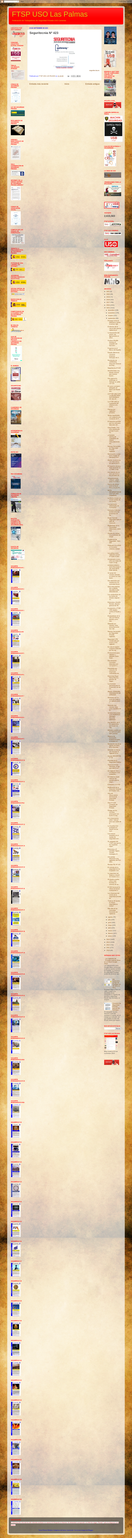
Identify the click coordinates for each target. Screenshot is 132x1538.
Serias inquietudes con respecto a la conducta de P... (114, 417)
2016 (108, 305)
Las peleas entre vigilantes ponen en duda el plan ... (114, 554)
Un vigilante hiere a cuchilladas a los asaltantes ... (114, 772)
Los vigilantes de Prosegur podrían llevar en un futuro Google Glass (112, 961)
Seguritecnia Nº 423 (114, 368)
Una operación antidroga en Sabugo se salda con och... (114, 381)
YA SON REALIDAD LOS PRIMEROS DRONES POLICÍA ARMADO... (114, 716)
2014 (108, 939)
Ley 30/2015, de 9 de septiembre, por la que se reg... (114, 725)
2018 (108, 299)
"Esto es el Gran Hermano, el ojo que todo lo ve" (114, 766)
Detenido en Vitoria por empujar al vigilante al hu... (114, 751)
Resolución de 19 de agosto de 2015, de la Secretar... (114, 745)
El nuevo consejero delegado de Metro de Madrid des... (114, 388)
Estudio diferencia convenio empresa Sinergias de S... (114, 355)
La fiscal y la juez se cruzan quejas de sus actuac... (114, 499)
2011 (108, 947)
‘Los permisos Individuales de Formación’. (113, 505)
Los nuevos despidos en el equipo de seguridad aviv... (114, 836)
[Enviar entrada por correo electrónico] (68, 76)
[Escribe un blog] (74, 76)
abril (109, 928)
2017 (108, 302)
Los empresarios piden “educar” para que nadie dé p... (114, 820)
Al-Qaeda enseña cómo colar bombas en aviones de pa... (114, 882)
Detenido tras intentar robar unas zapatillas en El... (114, 708)
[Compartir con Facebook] (78, 76)
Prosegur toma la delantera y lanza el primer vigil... (114, 322)
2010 (108, 950)
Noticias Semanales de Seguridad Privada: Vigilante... (114, 449)
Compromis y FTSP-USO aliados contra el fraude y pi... (114, 610)
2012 (108, 945)
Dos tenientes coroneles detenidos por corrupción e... (113, 663)
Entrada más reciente (38, 84)
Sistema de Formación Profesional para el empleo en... (114, 738)
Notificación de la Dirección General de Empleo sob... (114, 789)
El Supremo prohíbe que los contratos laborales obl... (114, 423)
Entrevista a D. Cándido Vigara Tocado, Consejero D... (113, 851)
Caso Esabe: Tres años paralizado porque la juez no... (114, 430)
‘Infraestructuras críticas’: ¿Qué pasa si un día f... (114, 480)
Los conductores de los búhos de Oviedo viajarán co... (114, 597)
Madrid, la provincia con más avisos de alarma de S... (114, 461)
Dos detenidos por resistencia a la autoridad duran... (114, 582)
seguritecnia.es (94, 70)
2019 (108, 297)
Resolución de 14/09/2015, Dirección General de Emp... (114, 363)
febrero (110, 933)
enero (110, 936)
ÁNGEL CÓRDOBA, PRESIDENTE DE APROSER (114, 693)
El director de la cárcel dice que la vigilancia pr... (114, 328)
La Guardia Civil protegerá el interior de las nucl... (113, 828)
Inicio (67, 84)
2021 (108, 291)
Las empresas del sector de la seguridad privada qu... (114, 895)
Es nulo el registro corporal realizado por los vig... (114, 648)
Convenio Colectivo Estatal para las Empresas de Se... (114, 512)
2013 (108, 942)
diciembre (111, 310)
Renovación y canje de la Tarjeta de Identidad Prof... (114, 455)
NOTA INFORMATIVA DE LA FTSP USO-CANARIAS (114, 493)
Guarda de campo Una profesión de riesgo (114, 535)
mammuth (70, 1530)
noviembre (111, 313)
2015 (108, 308)
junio (110, 922)
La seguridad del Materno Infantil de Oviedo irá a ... (114, 875)
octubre (110, 315)
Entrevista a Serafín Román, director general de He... (114, 604)
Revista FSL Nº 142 (114, 864)
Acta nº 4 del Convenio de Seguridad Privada (112, 805)
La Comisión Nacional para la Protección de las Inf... (114, 686)
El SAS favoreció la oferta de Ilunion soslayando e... (114, 888)
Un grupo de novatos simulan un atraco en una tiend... (114, 575)
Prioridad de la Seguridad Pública (114, 761)
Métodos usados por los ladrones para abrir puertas (114, 731)
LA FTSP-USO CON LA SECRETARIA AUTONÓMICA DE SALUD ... (114, 396)
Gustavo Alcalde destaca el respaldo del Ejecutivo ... (113, 343)
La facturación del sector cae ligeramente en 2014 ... (113, 335)
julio (109, 920)
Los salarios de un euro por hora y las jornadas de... (114, 473)
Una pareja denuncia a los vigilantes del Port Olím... (114, 859)
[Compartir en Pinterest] (80, 76)
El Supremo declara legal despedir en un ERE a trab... (114, 467)
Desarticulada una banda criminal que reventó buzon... (114, 373)
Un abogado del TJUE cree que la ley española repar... (114, 844)
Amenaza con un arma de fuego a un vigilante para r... (114, 700)
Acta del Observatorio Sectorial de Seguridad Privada (113, 797)
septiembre (112, 318)
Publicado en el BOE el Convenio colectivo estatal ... (114, 548)
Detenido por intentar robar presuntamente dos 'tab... (113, 626)
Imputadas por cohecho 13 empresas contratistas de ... (114, 671)
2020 (108, 294)
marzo (110, 930)
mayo (110, 925)
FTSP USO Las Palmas (50, 14)
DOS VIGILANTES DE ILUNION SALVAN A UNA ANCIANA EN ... (114, 589)
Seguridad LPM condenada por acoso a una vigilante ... (113, 641)
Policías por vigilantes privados (111, 411)
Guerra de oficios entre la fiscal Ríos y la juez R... (114, 486)
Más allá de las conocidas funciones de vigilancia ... (113, 911)
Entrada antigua (92, 84)
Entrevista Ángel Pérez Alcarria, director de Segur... (113, 678)
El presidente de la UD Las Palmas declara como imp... (114, 618)
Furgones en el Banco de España (114, 349)
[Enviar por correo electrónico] (72, 76)
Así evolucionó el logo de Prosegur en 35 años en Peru (117, 983)
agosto (110, 917)
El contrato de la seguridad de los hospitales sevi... (114, 869)
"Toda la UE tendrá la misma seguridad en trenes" (114, 903)
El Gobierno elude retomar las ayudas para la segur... (113, 779)
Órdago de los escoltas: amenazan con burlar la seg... (113, 813)
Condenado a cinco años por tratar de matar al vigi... (114, 560)
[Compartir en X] (76, 76)
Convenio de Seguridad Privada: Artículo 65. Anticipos (117, 1007)
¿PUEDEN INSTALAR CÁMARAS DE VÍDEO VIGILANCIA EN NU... (114, 439)
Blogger (90, 1530)
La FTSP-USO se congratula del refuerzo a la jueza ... (113, 404)
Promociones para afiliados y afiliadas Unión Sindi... (114, 655)
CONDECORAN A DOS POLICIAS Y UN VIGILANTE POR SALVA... (114, 567)
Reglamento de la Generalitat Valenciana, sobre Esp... (114, 528)
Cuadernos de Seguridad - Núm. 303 (114, 541)
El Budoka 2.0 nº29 (114, 784)
